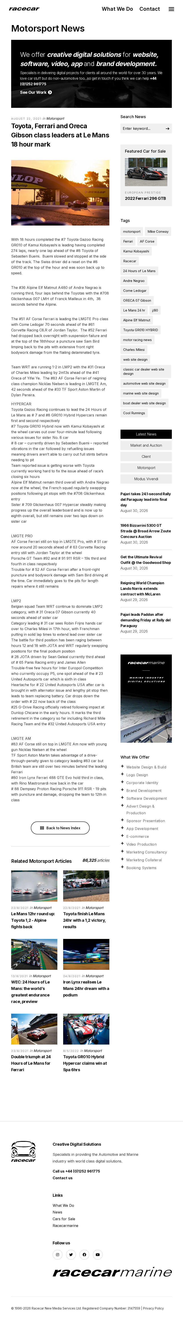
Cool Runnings (134, 413)
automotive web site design (144, 383)
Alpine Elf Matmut (136, 320)
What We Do (117, 9)
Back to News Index (63, 828)
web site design (135, 359)
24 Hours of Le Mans (139, 271)
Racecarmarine (65, 1225)
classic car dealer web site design (143, 371)
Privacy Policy (153, 1308)
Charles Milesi (134, 350)
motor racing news (137, 340)
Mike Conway (158, 231)
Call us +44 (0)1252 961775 (76, 1171)
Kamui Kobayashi (136, 251)
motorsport (131, 231)
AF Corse (147, 241)
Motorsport (55, 118)
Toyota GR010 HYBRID (140, 330)
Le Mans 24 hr (134, 310)
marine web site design (141, 393)
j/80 (155, 310)
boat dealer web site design (144, 403)
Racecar (129, 261)
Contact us (63, 1178)
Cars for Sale (64, 1219)
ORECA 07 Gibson (137, 300)
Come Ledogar (134, 290)
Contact (149, 9)
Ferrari (128, 241)
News (57, 1212)
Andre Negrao (134, 281)
